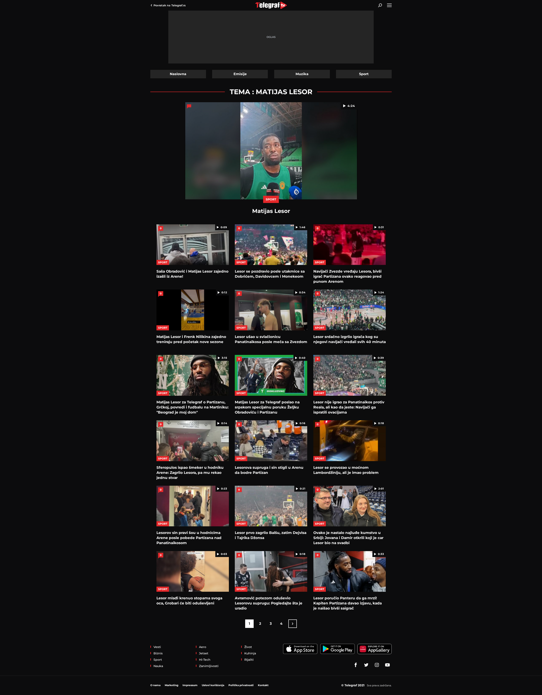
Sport (364, 74)
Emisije (240, 74)
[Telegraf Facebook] (355, 665)
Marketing (171, 685)
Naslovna (178, 74)
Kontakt (263, 685)
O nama (155, 685)
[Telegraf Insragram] (377, 665)
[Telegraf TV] (387, 665)
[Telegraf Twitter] (366, 665)
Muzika (302, 74)
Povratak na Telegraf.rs (169, 5)
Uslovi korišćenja (213, 685)
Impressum (190, 685)
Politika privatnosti (241, 685)
